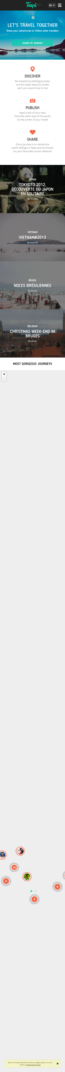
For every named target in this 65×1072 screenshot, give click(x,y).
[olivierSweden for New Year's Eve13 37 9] (20, 851)
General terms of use (33, 1065)
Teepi (32, 5)
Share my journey (32, 43)
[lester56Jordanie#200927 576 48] (27, 876)
